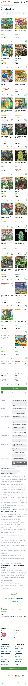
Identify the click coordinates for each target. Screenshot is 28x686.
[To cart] (12, 41)
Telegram (17, 630)
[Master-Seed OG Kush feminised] (7, 155)
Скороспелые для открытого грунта (19, 445)
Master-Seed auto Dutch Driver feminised (6, 57)
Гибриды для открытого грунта (19, 408)
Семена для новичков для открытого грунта (10, 470)
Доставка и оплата (18, 653)
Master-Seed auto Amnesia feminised (21, 31)
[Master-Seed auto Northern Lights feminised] (7, 340)
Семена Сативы (4, 654)
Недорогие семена (4, 664)
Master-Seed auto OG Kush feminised (21, 163)
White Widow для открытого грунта (18, 449)
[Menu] (1, 2)
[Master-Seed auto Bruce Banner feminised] (7, 23)
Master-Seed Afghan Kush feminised (20, 296)
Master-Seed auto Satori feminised (6, 190)
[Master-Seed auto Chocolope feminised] (7, 129)
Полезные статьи (18, 659)
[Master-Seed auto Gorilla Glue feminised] (21, 50)
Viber (17, 632)
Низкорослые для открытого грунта (19, 467)
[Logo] (6, 2)
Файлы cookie (18, 656)
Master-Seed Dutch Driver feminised (20, 270)
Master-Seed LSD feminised (18, 374)
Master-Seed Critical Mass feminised (7, 296)
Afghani (2, 656)
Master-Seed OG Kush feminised (6, 163)
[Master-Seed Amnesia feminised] (7, 262)
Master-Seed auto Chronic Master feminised (20, 216)
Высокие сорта (4, 659)
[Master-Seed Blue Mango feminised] (21, 340)
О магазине (17, 654)
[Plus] (7, 41)
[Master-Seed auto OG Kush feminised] (21, 155)
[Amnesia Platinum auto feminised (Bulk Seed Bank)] (21, 235)
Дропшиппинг (18, 651)
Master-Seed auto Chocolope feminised (6, 137)
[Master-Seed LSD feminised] (21, 367)
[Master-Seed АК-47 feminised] (21, 183)
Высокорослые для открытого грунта (19, 459)
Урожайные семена (4, 648)
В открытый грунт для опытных (8, 468)
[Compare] (12, 20)
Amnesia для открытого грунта (19, 454)
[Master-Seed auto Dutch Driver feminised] (7, 50)
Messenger (18, 636)
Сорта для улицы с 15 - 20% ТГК (19, 430)
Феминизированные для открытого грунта (18, 440)
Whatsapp (18, 634)
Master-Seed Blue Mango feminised (20, 348)
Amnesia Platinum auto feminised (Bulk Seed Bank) (20, 244)
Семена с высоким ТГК (5, 646)
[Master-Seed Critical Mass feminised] (7, 288)
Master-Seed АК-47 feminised (19, 190)
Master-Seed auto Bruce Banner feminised (6, 31)
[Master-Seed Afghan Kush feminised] (21, 288)
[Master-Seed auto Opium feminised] (7, 103)
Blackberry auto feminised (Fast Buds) (20, 137)
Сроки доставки (18, 661)
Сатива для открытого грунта (19, 413)
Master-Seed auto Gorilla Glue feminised (20, 57)
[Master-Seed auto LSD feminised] (7, 76)
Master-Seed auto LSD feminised (6, 83)
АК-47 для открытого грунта (18, 452)
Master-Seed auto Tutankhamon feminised (20, 83)
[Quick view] (12, 18)
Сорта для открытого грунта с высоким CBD (19, 436)
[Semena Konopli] (14, 593)
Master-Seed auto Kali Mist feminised (21, 322)
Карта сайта (17, 662)
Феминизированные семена (6, 649)
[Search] (24, 2)
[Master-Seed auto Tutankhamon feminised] (21, 76)
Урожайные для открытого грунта (18, 417)
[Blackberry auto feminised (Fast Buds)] (21, 129)
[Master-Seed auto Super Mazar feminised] (7, 209)
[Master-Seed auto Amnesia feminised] (21, 23)
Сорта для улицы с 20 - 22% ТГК (19, 427)
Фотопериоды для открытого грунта (19, 421)
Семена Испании (4, 662)
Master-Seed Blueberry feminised (6, 374)
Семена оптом (18, 649)
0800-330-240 (4, 611)
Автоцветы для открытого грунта (20, 424)
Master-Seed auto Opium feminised (6, 111)
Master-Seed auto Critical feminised (7, 243)
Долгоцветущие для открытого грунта (19, 401)
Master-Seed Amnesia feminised (6, 270)
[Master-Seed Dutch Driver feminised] (21, 262)
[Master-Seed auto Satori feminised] (7, 183)
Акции (16, 664)
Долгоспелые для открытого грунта (8, 473)
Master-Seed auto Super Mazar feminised (6, 216)
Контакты (17, 646)
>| (17, 395)
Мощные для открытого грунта (19, 432)
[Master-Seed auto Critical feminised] (7, 235)
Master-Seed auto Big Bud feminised (20, 111)
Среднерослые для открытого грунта (19, 463)
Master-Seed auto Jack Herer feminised (6, 322)
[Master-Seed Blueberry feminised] (7, 367)
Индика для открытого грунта (19, 410)
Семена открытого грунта (6, 651)
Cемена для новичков (5, 661)
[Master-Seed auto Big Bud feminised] (21, 103)
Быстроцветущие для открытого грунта (19, 405)
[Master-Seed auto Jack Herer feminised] (7, 314)
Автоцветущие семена (5, 653)
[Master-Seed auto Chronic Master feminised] (21, 209)
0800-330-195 (4, 609)
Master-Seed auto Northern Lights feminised (7, 348)
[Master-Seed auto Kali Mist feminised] (21, 314)
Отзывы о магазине (19, 648)
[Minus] (2, 41)
